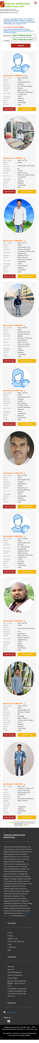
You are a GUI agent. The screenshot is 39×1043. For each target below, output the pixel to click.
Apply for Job (12, 939)
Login (10, 944)
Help (9, 950)
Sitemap (11, 967)
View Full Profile (26, 109)
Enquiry (10, 936)
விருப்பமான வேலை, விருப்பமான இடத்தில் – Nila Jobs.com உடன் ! (17, 983)
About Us (11, 969)
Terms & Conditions (15, 975)
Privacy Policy (13, 978)
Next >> (26, 825)
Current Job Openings (16, 941)
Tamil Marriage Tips (15, 972)
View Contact (9, 109)
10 (21, 825)
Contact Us (12, 947)
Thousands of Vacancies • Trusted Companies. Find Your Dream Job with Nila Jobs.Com (17, 992)
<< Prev (11, 823)
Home (10, 933)
